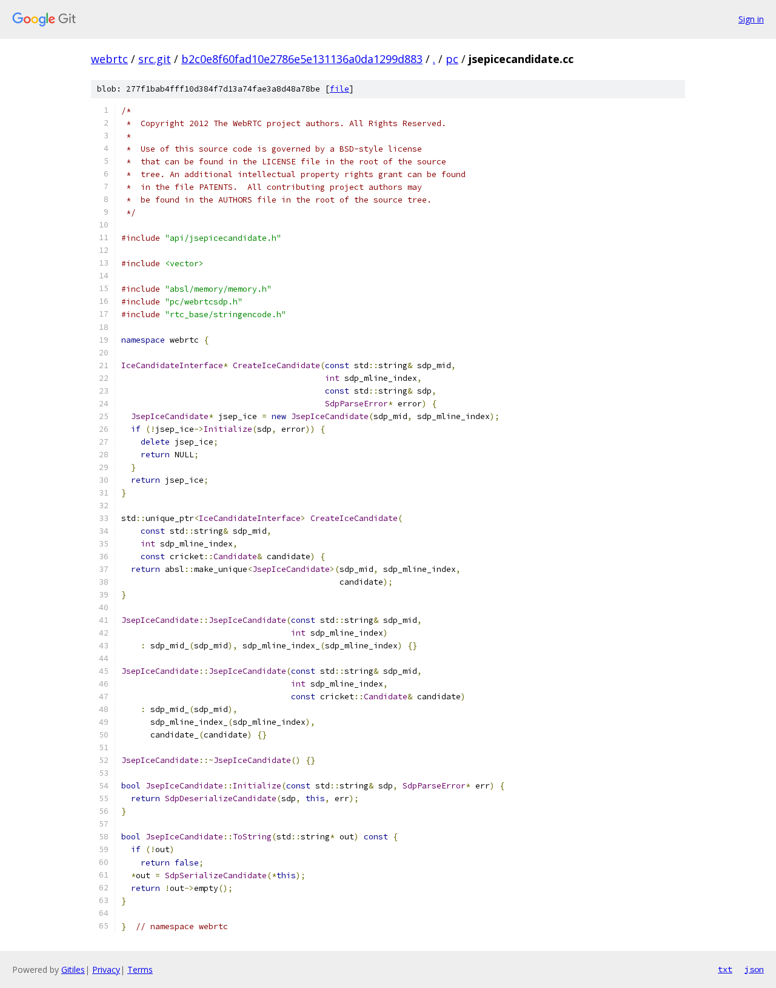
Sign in (751, 19)
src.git (154, 59)
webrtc (109, 59)
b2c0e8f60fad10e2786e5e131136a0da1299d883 (302, 59)
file (339, 89)
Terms (140, 969)
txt (725, 969)
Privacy (106, 969)
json (754, 969)
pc (452, 59)
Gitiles (73, 969)
